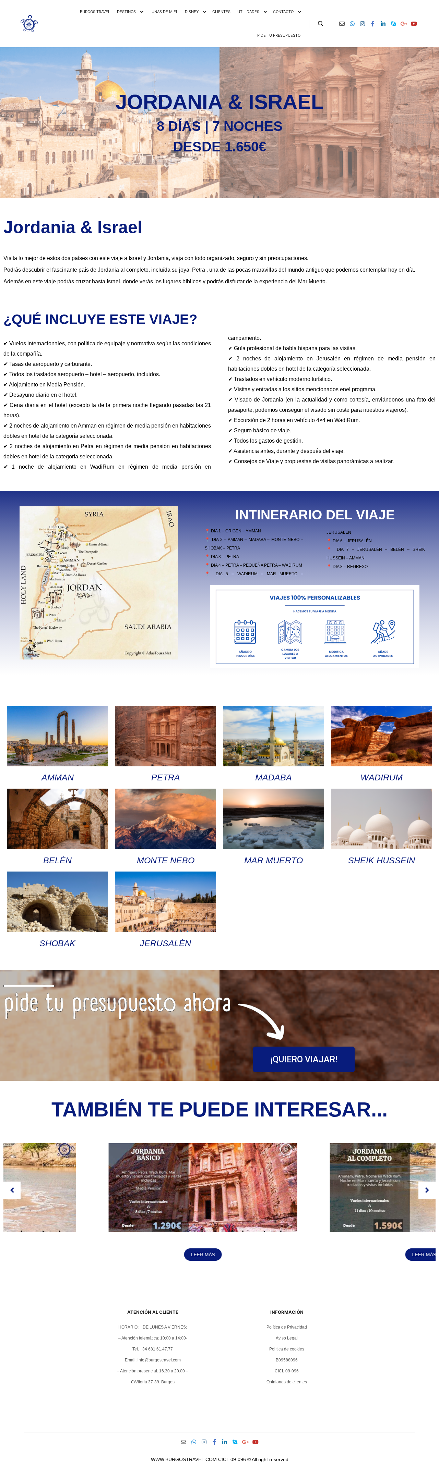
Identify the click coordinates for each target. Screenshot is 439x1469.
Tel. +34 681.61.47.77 (152, 1349)
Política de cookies (286, 1349)
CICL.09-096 (287, 1371)
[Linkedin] (383, 23)
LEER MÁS (109, 1254)
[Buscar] (321, 23)
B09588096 (287, 1360)
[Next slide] (427, 1190)
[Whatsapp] (352, 23)
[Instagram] (362, 23)
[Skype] (393, 23)
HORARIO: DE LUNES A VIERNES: (152, 1327)
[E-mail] (341, 23)
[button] (216, 1277)
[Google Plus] (403, 23)
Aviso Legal (287, 1338)
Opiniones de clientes (286, 1382)
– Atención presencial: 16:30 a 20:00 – (152, 1371)
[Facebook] (372, 23)
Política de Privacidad (286, 1327)
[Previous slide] (12, 1190)
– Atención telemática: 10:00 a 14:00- (152, 1338)
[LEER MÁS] (109, 1230)
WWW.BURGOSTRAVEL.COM (184, 1459)
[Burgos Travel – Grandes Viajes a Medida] (29, 23)
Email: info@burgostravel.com (153, 1360)
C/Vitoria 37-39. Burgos (153, 1382)
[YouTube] (414, 23)
